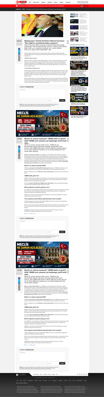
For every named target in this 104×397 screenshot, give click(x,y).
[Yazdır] (19, 58)
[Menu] (78, 2)
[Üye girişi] (84, 374)
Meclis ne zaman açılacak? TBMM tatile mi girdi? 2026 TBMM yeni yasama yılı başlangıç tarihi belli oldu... (27, 391)
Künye (49, 374)
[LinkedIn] (19, 53)
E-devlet (35, 380)
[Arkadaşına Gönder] (19, 56)
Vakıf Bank (60, 380)
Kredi (21, 380)
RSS (57, 374)
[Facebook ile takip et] (77, 374)
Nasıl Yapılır (45, 380)
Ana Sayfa (45, 374)
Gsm (49, 380)
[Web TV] (81, 2)
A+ (68, 41)
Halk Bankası (54, 380)
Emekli (85, 380)
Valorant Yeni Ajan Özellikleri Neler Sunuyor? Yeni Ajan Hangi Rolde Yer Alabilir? (51, 388)
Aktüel (40, 380)
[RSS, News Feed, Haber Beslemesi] (82, 374)
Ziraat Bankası (30, 380)
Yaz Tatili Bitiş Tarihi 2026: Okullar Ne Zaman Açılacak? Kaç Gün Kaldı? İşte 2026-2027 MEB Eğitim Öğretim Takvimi (27, 392)
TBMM (31, 213)
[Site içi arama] (87, 2)
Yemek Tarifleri (36, 374)
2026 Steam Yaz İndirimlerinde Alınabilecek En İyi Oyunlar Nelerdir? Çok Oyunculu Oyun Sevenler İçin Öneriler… (26, 388)
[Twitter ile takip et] (80, 374)
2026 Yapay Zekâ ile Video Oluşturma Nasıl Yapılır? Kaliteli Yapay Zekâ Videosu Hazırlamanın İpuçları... (74, 392)
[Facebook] (19, 49)
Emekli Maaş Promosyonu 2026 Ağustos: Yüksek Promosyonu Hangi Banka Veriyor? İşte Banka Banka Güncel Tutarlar (26, 386)
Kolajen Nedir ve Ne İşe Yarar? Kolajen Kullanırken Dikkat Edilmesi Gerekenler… (50, 386)
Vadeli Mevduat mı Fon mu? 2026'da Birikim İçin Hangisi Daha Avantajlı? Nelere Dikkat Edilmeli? (75, 388)
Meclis (34, 213)
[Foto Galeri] (83, 2)
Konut (70, 380)
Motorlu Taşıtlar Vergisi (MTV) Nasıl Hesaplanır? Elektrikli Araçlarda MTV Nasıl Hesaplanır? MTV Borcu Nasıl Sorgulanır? (74, 386)
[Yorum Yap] (19, 60)
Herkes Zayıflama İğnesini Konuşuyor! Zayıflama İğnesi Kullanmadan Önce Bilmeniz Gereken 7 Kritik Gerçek (26, 389)
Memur (24, 380)
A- (67, 43)
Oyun (41, 374)
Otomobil (65, 380)
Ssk (17, 380)
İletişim (53, 374)
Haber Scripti (50, 377)
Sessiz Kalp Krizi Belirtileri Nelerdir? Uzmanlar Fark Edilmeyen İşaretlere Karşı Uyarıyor (51, 389)
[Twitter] (19, 51)
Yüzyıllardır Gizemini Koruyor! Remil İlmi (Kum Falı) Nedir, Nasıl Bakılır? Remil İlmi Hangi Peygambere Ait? (50, 392)
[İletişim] (85, 2)
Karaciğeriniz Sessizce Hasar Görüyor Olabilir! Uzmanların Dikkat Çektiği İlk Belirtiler (74, 389)
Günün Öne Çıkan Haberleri (21, 383)
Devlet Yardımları (79, 380)
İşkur (74, 380)
